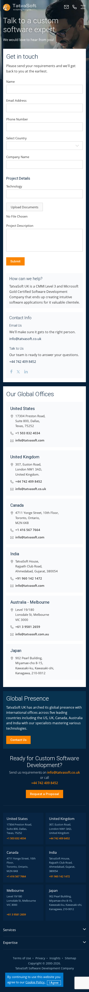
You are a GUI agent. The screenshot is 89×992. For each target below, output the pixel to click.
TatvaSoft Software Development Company (44, 968)
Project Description (19, 226)
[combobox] (44, 145)
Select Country (16, 138)
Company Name (17, 157)
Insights (54, 958)
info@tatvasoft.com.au (32, 634)
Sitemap (70, 958)
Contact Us (18, 740)
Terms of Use (22, 958)
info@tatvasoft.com (29, 440)
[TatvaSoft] (19, 7)
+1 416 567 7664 (27, 530)
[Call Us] (74, 7)
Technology (14, 186)
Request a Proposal (44, 794)
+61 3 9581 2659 (27, 627)
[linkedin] (26, 372)
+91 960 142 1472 (28, 578)
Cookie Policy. (35, 982)
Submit (15, 261)
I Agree (54, 982)
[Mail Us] (66, 7)
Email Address (16, 100)
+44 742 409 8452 (22, 362)
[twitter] (18, 372)
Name (10, 81)
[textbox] (44, 146)
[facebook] (11, 372)
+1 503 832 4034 (27, 433)
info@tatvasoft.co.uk (25, 339)
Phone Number (17, 119)
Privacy (40, 958)
